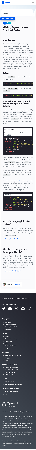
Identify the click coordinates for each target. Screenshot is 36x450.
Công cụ (7, 348)
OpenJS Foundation (9, 416)
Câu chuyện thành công (11, 327)
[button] (33, 2)
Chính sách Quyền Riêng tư (17, 412)
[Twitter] (3, 308)
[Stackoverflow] (29, 308)
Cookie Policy (29, 412)
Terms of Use (5, 412)
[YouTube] (10, 308)
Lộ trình (7, 360)
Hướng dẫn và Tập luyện (11, 339)
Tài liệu (5, 25)
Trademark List (9, 374)
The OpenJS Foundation (11, 367)
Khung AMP (8, 322)
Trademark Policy (10, 372)
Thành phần (8, 341)
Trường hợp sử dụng (10, 324)
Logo (6, 394)
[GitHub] (23, 308)
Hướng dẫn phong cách (11, 391)
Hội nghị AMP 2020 (10, 382)
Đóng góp (7, 358)
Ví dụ (10, 25)
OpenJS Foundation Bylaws (12, 370)
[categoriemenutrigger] (7, 18)
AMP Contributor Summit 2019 (13, 384)
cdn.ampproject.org (22, 441)
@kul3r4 (17, 284)
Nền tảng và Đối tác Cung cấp (13, 355)
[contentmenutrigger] (17, 12)
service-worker (21, 181)
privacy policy (29, 443)
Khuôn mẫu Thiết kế (10, 346)
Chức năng (8, 329)
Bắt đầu (7, 336)
